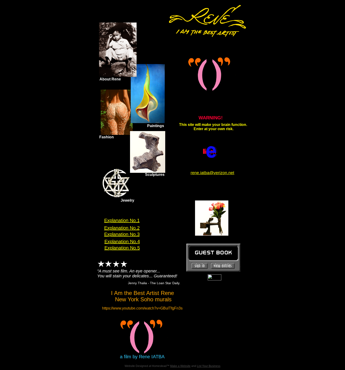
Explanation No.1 (122, 220)
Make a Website (180, 366)
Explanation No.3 (122, 234)
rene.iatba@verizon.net (212, 172)
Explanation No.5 (122, 247)
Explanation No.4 (122, 241)
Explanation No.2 (122, 227)
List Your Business (208, 366)
